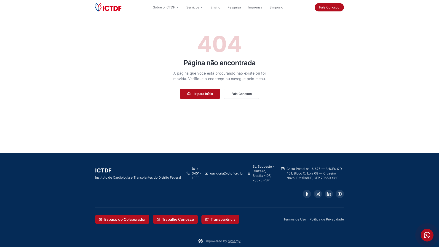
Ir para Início (203, 94)
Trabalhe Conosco (178, 219)
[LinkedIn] (329, 194)
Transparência (223, 219)
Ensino (215, 7)
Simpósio (276, 7)
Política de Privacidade (327, 219)
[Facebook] (307, 194)
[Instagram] (318, 194)
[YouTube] (340, 194)
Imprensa (255, 7)
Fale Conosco (329, 7)
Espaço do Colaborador (125, 219)
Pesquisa (234, 7)
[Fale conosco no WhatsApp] (427, 235)
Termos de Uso (295, 219)
